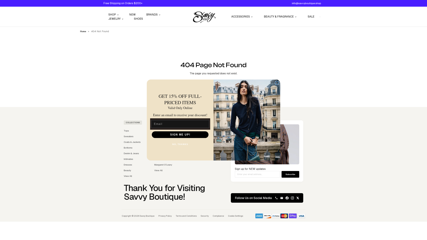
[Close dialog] (277, 82)
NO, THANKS (180, 144)
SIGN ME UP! (180, 134)
